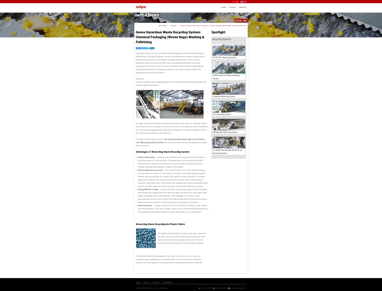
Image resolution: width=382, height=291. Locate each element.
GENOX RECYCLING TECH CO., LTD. (148, 288)
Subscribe (242, 7)
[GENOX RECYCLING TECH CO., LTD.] (142, 7)
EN (244, 1)
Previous (232, 7)
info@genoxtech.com (240, 288)
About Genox (167, 282)
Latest (223, 7)
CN (236, 1)
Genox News (163, 25)
